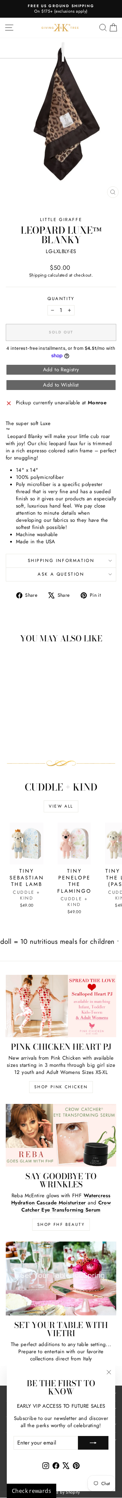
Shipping (37, 275)
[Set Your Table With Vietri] (61, 1278)
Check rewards (31, 1491)
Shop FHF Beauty (61, 1224)
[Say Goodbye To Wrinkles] (61, 1135)
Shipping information (61, 560)
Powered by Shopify (61, 1492)
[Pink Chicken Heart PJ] (61, 1006)
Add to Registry (61, 369)
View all (61, 806)
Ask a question (61, 574)
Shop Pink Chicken (61, 1087)
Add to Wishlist (61, 385)
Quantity (61, 299)
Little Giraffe (61, 219)
